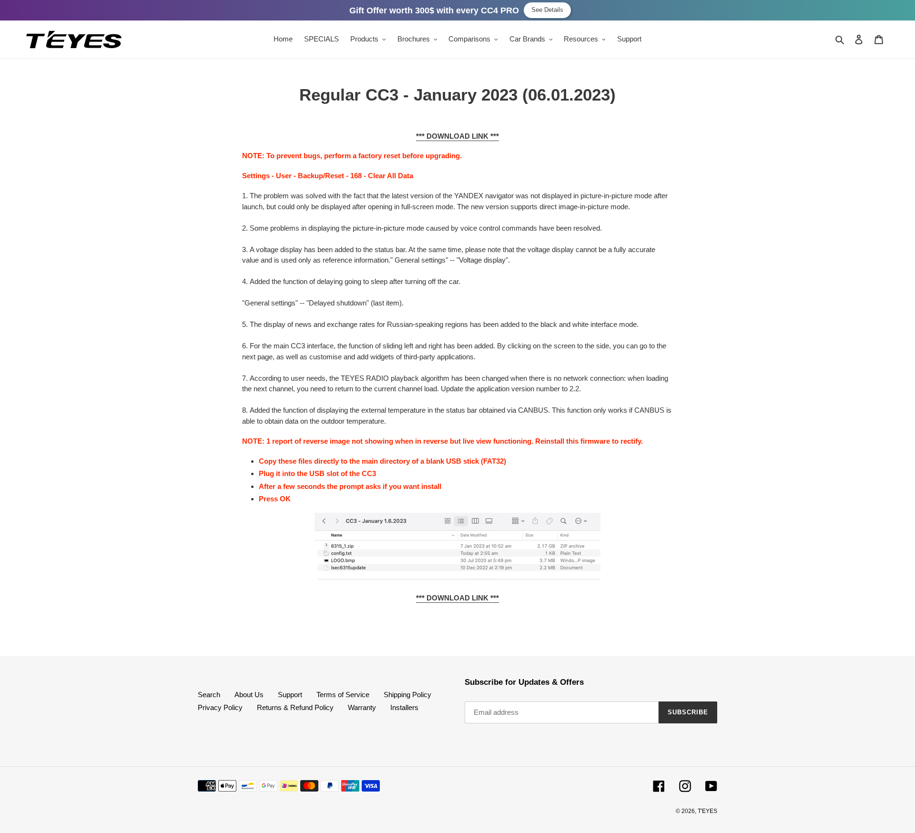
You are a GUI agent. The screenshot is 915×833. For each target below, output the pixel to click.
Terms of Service (342, 695)
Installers (404, 707)
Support (290, 695)
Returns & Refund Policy (295, 707)
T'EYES (707, 811)
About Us (249, 695)
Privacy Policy (220, 707)
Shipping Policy (407, 695)
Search (209, 695)
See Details (547, 9)
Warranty (362, 707)
